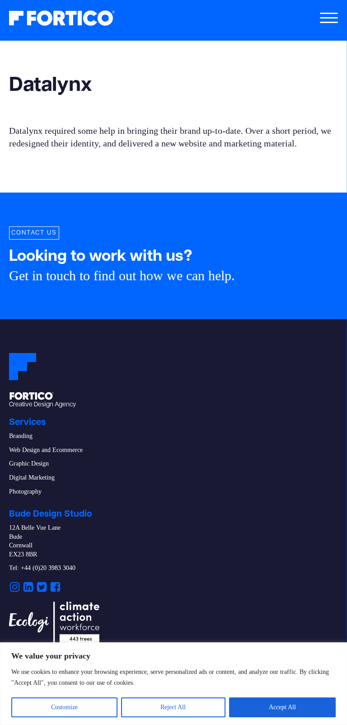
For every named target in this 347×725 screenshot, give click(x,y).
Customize (64, 707)
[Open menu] (329, 18)
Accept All (282, 707)
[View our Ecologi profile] (54, 624)
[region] (173, 683)
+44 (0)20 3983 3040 (48, 568)
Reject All (173, 707)
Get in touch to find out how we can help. (122, 275)
